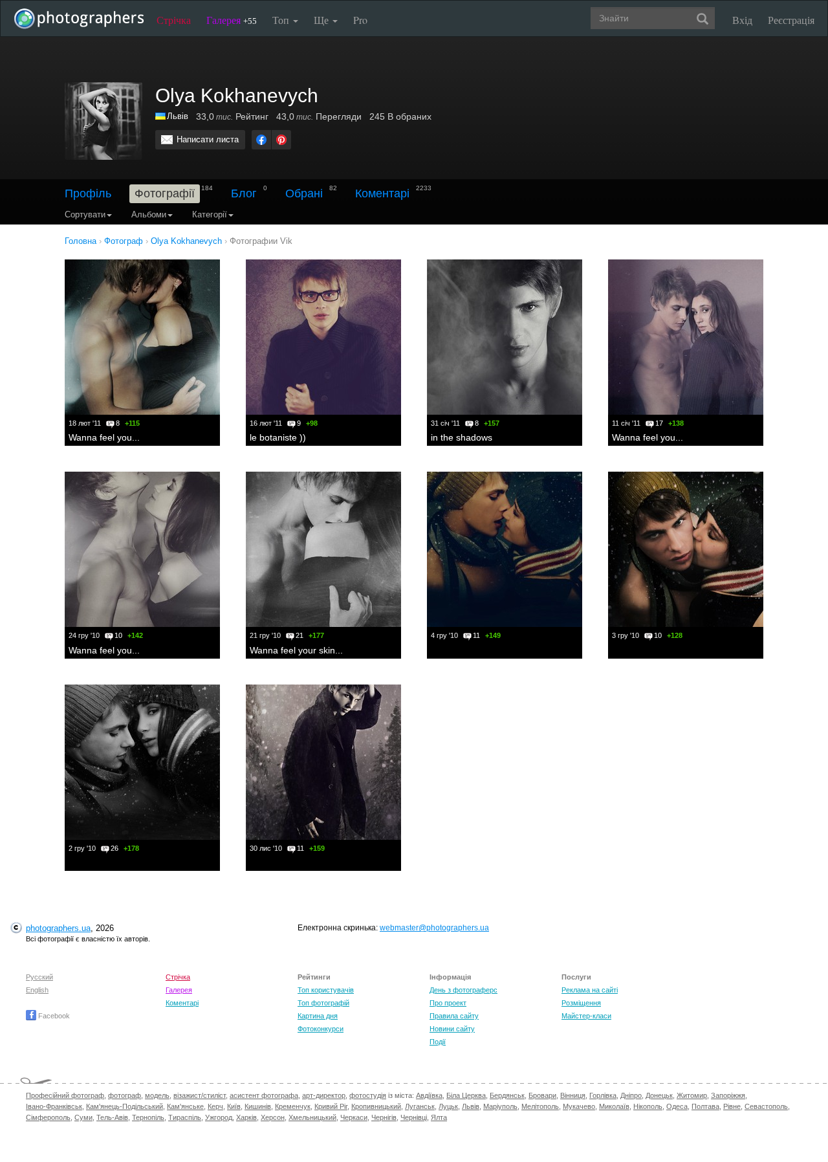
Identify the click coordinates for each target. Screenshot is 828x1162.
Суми (83, 1117)
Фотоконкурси (320, 1029)
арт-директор (323, 1095)
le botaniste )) (278, 437)
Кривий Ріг (330, 1106)
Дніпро (631, 1095)
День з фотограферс (463, 990)
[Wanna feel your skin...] (323, 549)
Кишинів (258, 1106)
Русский (39, 977)
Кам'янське (185, 1106)
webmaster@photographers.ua (434, 927)
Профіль (88, 193)
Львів (177, 116)
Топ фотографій (323, 1003)
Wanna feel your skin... (296, 650)
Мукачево (579, 1106)
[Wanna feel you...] (142, 337)
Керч (215, 1106)
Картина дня (318, 1016)
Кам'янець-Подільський (124, 1106)
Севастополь (766, 1106)
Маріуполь (500, 1106)
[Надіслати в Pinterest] (281, 139)
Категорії (209, 214)
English (37, 990)
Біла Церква (466, 1095)
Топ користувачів (326, 990)
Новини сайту (452, 1029)
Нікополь (647, 1106)
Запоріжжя (728, 1095)
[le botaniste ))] (323, 337)
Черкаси (353, 1117)
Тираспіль (184, 1117)
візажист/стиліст (199, 1095)
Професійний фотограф (65, 1095)
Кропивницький (376, 1106)
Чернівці (413, 1117)
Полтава (705, 1106)
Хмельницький (312, 1117)
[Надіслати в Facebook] (261, 139)
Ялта (439, 1117)
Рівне (732, 1106)
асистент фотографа (264, 1095)
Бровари (542, 1095)
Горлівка (602, 1095)
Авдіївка (429, 1095)
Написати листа (208, 139)
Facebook (53, 1016)
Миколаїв (614, 1106)
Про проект (448, 1003)
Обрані (304, 193)
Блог (244, 193)
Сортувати (85, 214)
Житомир (692, 1095)
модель (157, 1095)
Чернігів (384, 1117)
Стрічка (174, 20)
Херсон (273, 1117)
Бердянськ (507, 1095)
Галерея (231, 20)
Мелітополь (540, 1106)
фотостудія (367, 1095)
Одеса (677, 1106)
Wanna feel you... (104, 437)
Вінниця (572, 1095)
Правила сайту (454, 1016)
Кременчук (292, 1106)
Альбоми (148, 214)
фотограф (124, 1095)
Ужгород (218, 1117)
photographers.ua (58, 928)
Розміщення (581, 1003)
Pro (360, 20)
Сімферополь (48, 1117)
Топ (282, 20)
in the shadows (461, 437)
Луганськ (420, 1106)
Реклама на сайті (589, 990)
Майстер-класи (586, 1016)
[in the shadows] (504, 337)
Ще (322, 20)
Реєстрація (791, 20)
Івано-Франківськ (54, 1106)
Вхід (742, 20)
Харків (246, 1117)
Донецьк (659, 1095)
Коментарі (382, 193)
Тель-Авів (112, 1117)
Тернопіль (148, 1117)
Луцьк (448, 1106)
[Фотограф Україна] (161, 116)
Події (438, 1042)
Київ (234, 1106)
